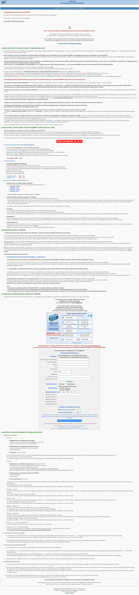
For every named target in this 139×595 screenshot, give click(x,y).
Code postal (53, 369)
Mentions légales (69, 593)
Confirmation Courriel (51, 379)
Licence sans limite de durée (68, 386)
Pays (55, 371)
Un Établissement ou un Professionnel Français (73, 355)
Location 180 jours (65, 388)
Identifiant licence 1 (51, 394)
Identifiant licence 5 (51, 404)
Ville (56, 367)
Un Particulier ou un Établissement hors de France (74, 357)
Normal (62, 384)
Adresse (54, 364)
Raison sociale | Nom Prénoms (48, 359)
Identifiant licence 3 (51, 399)
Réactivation (71, 384)
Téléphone (54, 374)
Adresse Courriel (52, 376)
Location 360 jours (65, 390)
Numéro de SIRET (52, 362)
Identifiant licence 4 (51, 401)
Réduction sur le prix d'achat (67, 409)
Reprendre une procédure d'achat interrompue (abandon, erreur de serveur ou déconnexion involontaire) (70, 423)
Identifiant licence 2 (51, 397)
